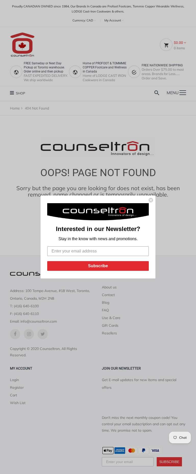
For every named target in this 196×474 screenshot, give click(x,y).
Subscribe (98, 266)
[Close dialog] (150, 200)
